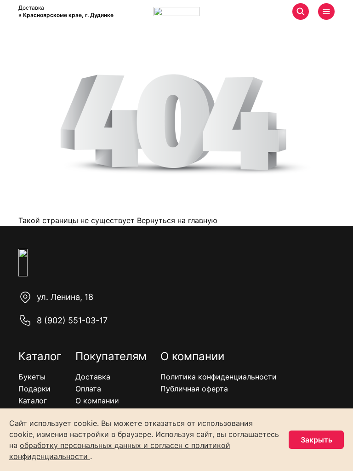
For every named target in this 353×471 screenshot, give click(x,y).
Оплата (88, 388)
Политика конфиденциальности (218, 376)
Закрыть (316, 439)
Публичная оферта (194, 388)
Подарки (34, 388)
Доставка (92, 376)
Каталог (32, 400)
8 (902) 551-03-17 (72, 320)
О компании (97, 400)
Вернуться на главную (176, 220)
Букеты (32, 376)
